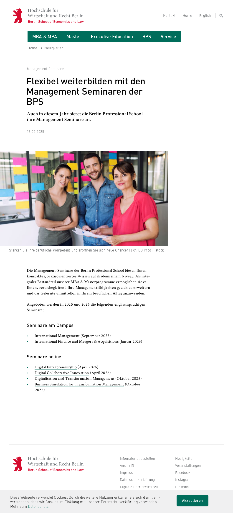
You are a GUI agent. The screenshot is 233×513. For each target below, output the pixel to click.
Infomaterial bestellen (137, 458)
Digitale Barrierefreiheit (139, 486)
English (205, 15)
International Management (57, 336)
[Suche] (219, 15)
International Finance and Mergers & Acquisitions (77, 342)
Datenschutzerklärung (137, 479)
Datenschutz (38, 506)
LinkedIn (182, 486)
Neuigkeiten (184, 458)
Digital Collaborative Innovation (62, 373)
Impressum (129, 472)
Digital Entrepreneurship (56, 367)
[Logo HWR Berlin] (20, 15)
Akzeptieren (192, 500)
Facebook (182, 472)
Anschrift (127, 465)
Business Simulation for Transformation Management (79, 384)
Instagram (183, 479)
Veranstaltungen (188, 465)
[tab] (45, 36)
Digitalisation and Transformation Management (74, 379)
